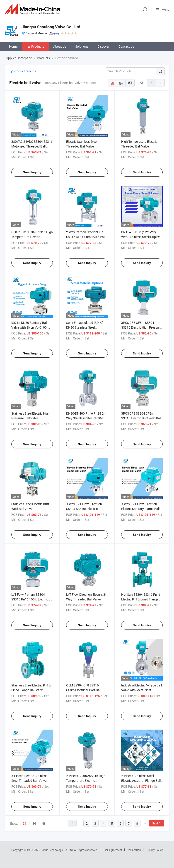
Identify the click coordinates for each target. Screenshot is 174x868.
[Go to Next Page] (160, 82)
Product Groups (24, 71)
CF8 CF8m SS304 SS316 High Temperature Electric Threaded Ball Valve (32, 237)
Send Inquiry (32, 172)
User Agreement (112, 850)
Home (13, 46)
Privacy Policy (154, 850)
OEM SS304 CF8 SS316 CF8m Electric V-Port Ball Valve (83, 690)
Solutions (81, 46)
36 (34, 823)
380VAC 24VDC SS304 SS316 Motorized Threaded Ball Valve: (32, 146)
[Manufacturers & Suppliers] (33, 9)
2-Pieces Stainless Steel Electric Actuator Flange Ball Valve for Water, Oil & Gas (141, 780)
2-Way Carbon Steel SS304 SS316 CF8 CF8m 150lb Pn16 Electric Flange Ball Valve (86, 237)
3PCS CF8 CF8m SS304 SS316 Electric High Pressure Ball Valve (141, 327)
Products (37, 46)
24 (24, 823)
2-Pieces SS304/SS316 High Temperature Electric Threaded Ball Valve (85, 780)
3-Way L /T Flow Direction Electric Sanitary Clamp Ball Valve (140, 509)
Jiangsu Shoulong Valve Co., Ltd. (51, 27)
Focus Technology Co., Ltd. (57, 850)
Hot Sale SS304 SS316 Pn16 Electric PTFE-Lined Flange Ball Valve (141, 599)
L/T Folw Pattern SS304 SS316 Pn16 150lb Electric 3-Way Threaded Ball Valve (31, 599)
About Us (59, 46)
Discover (103, 46)
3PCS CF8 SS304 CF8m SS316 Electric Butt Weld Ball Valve (141, 418)
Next (155, 823)
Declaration (134, 850)
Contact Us (126, 46)
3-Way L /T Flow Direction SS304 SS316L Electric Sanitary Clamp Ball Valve (84, 509)
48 (44, 823)
